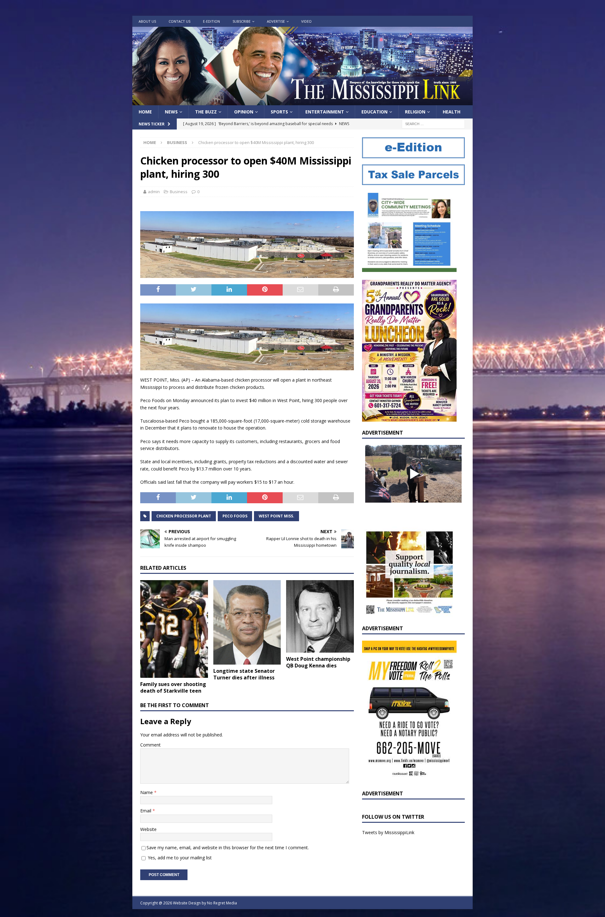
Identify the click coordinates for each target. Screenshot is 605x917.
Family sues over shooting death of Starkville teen (173, 687)
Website (148, 829)
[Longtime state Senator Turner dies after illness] (247, 622)
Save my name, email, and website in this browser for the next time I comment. (228, 848)
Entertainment (324, 112)
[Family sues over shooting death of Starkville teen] (174, 629)
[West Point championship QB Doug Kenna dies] (320, 616)
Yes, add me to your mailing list (179, 858)
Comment (150, 745)
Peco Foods (234, 516)
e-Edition (211, 21)
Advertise (276, 21)
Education (374, 112)
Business (178, 191)
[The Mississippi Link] (302, 102)
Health (451, 112)
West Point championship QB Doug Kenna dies (318, 662)
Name (147, 792)
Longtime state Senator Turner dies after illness (244, 674)
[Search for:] (433, 124)
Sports (279, 112)
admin (154, 191)
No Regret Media (222, 903)
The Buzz (206, 112)
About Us (147, 21)
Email (146, 811)
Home (145, 112)
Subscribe (242, 21)
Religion (415, 112)
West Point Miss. (276, 516)
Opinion (243, 112)
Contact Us (179, 21)
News (171, 112)
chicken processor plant (183, 516)
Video (306, 21)
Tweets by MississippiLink (388, 832)
